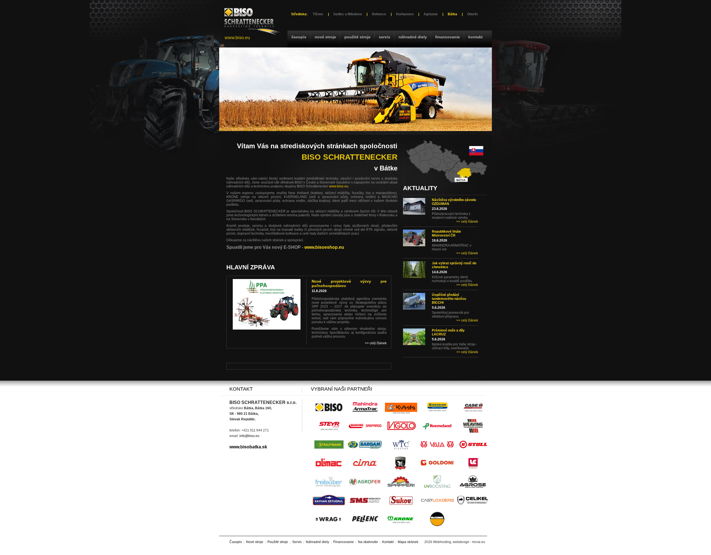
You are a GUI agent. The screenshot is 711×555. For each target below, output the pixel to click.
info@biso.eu (249, 436)
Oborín (472, 14)
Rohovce (379, 14)
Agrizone (431, 14)
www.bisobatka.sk (248, 446)
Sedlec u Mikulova (347, 14)
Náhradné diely (413, 37)
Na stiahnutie (368, 542)
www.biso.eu (237, 37)
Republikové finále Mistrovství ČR (446, 233)
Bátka (452, 14)
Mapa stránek (408, 542)
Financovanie (447, 37)
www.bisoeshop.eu (324, 247)
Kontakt (475, 37)
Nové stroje (325, 37)
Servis (384, 37)
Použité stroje (357, 37)
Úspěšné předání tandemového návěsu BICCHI (449, 299)
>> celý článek (467, 221)
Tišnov (318, 14)
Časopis (298, 37)
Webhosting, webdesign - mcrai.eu (459, 542)
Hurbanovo (405, 14)
